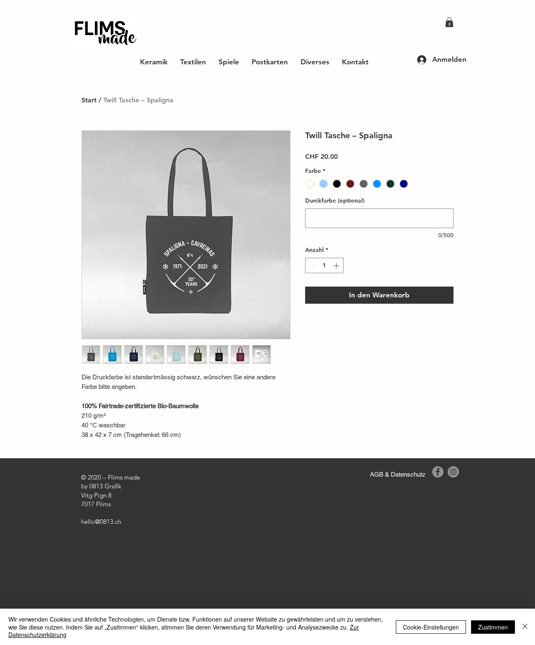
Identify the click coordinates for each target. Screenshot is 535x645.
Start (89, 100)
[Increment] (337, 265)
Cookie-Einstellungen (431, 627)
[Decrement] (311, 265)
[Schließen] (525, 626)
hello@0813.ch (101, 522)
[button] (449, 22)
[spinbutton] (324, 265)
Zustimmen (493, 627)
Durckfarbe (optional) (334, 200)
